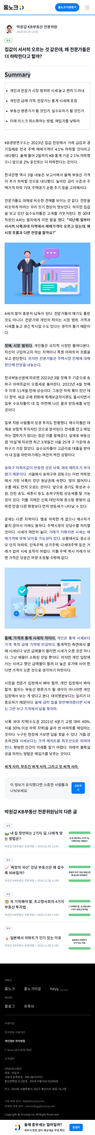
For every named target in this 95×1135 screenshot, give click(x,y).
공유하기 (78, 788)
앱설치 (76, 1127)
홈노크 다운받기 (67, 7)
